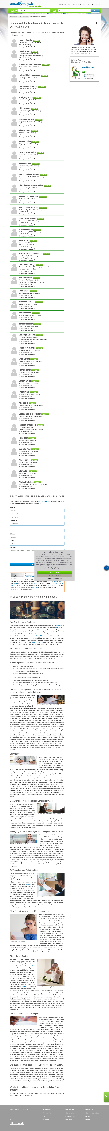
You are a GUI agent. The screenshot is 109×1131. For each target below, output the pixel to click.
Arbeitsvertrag (58, 581)
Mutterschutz (60, 625)
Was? (14, 10)
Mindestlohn (39, 636)
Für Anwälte (96, 4)
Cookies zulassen (54, 572)
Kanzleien (46, 1119)
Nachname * (14, 514)
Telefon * (13, 534)
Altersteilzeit (15, 632)
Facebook (69, 1119)
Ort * (11, 527)
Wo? (55, 10)
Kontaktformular (84, 51)
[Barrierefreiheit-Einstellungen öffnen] (106, 568)
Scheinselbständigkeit (37, 642)
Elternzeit (59, 628)
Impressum (89, 1109)
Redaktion (89, 1119)
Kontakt (36, 40)
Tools (84, 4)
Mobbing (17, 587)
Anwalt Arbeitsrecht (24, 16)
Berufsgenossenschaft (51, 634)
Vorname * (13, 507)
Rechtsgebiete (61, 4)
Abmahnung (34, 587)
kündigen (47, 585)
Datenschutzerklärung (91, 1113)
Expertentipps (76, 4)
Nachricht (13, 547)
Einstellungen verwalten (54, 575)
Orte (69, 4)
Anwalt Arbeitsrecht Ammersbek (38, 16)
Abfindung (55, 583)
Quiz (89, 4)
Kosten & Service (71, 1113)
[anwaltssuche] (26, 7)
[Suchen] (95, 11)
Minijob (16, 583)
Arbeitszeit (36, 583)
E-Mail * (12, 541)
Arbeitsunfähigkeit (42, 630)
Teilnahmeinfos (70, 1116)
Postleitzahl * (14, 520)
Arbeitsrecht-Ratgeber (34, 576)
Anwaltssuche (13, 16)
